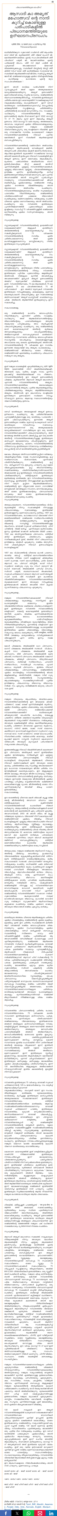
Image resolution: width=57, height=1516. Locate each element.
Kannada (30, 1506)
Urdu (22, 1506)
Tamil (28, 1504)
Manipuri (47, 1506)
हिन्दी (34, 1504)
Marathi (40, 1504)
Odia (17, 1506)
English (38, 1506)
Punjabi (10, 1506)
